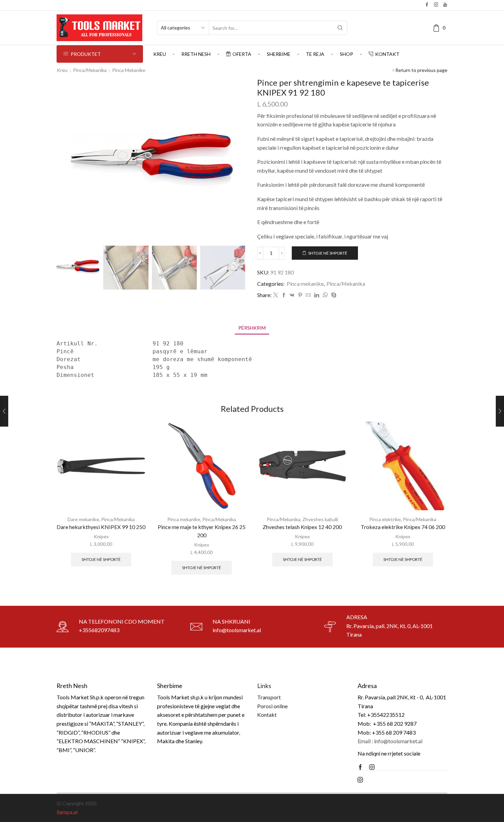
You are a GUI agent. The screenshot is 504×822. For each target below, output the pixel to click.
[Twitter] (276, 295)
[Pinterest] (300, 295)
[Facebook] (427, 5)
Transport (269, 697)
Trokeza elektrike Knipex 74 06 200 (403, 527)
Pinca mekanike (128, 70)
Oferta (241, 54)
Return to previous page (421, 70)
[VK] (292, 295)
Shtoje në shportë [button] (101, 559)
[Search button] (340, 28)
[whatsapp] (325, 295)
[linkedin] (316, 295)
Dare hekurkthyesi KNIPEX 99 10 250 (101, 527)
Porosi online (272, 706)
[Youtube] (445, 5)
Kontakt (387, 54)
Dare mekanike (83, 519)
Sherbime (278, 54)
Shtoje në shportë (327, 253)
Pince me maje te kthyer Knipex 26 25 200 (201, 531)
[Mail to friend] (308, 295)
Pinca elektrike (385, 519)
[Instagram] (436, 5)
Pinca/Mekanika (90, 70)
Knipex (101, 536)
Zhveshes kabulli (320, 519)
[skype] (332, 295)
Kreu (159, 54)
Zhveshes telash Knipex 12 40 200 (302, 527)
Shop (346, 54)
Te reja (315, 54)
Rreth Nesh (196, 54)
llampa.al (67, 812)
